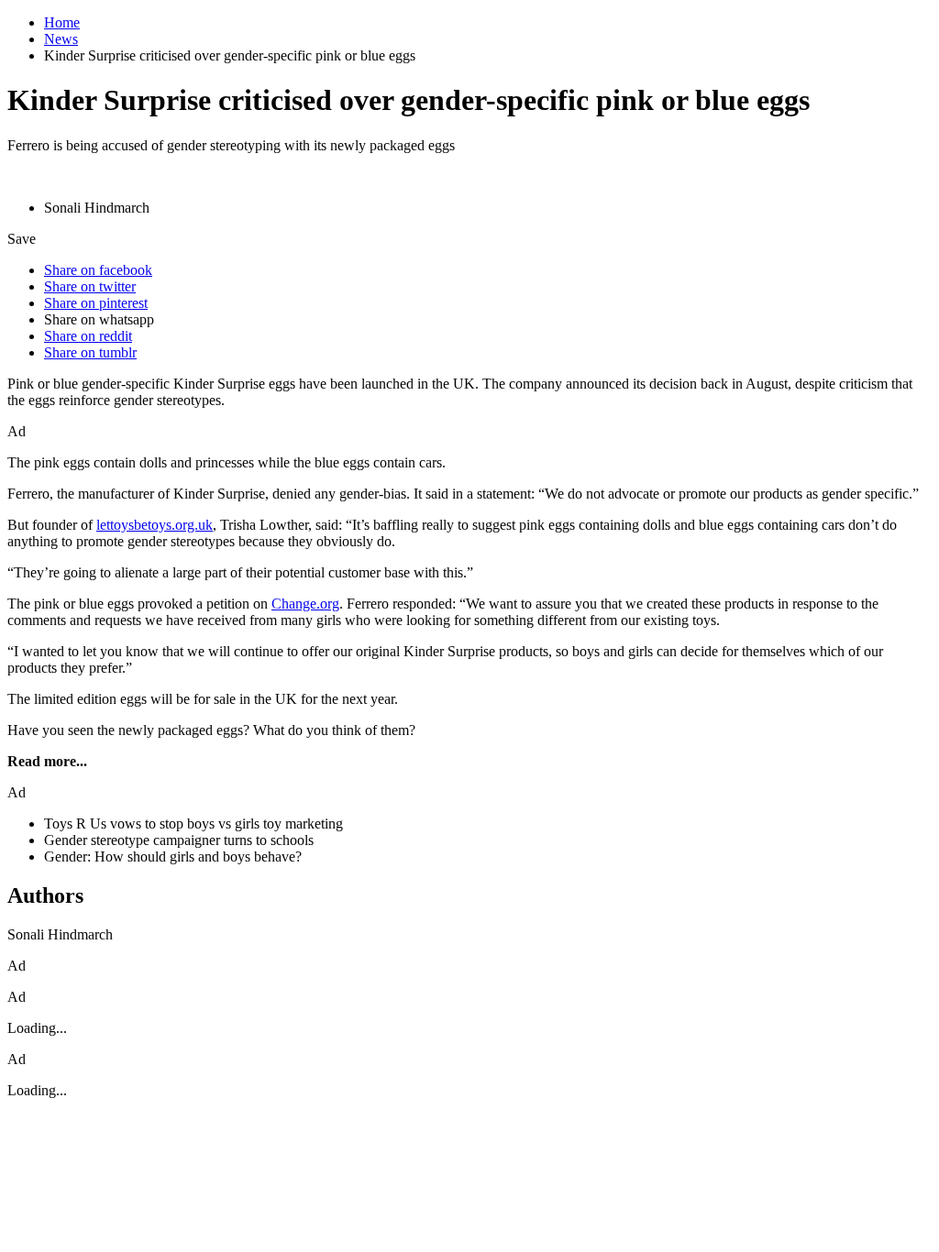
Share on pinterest (96, 303)
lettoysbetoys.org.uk (154, 525)
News (61, 39)
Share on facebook (98, 270)
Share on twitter (90, 286)
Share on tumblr (90, 352)
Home (62, 22)
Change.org (305, 603)
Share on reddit (88, 336)
